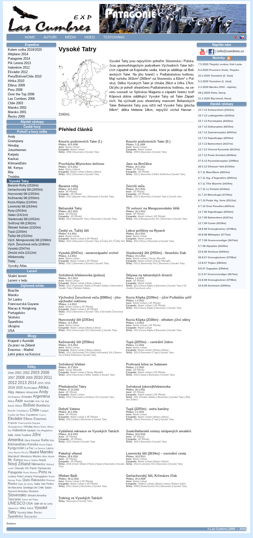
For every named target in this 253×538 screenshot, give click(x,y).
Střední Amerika (36, 495)
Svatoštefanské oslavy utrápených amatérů (158, 431)
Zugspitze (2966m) (217, 268)
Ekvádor (15, 418)
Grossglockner (15, 427)
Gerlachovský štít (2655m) (25, 189)
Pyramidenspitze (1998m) (223, 160)
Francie (12, 422)
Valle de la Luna (43, 503)
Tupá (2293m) (17, 231)
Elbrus (28, 419)
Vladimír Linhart (146, 484)
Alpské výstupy (32, 122)
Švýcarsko (30, 516)
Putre (18, 480)
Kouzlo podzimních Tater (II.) (148, 141)
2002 (26, 373)
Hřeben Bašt (68, 476)
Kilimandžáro (17, 163)
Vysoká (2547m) (19, 248)
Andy (11, 136)
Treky (11, 261)
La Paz (29, 448)
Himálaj (13, 145)
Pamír (33, 468)
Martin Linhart (72, 147)
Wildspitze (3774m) (219, 234)
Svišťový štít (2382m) (22, 223)
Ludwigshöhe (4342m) (221, 115)
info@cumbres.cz (230, 51)
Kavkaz (13, 159)
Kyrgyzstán (16, 448)
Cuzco (42, 415)
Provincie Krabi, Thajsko (224, 70)
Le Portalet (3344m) (218, 189)
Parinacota (44, 468)
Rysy (143, 241)
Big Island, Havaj (221, 98)
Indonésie (19, 430)
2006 (45, 372)
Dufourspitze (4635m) (220, 126)
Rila (10, 172)
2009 (29, 378)
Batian (11, 406)
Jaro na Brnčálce (139, 164)
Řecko (38, 512)
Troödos (14, 177)
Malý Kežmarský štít (101, 352)
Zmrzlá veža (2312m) (22, 253)
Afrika (43, 387)
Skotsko (14, 317)
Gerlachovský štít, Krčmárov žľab (151, 476)
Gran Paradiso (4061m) (220, 206)
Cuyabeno (32, 414)
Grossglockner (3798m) (222, 229)
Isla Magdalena (44, 430)
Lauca (49, 448)
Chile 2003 (15, 103)
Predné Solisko (101, 285)
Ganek (76, 441)
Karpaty (13, 154)
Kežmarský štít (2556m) (23, 198)
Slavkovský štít (149, 263)
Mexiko (37, 456)
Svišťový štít (92, 397)
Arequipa (26, 396)
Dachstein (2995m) (219, 285)
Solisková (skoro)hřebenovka (148, 386)
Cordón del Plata (16, 415)
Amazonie (32, 392)
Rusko (12, 484)
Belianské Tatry (70, 208)
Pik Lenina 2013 (19, 63)
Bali (47, 401)
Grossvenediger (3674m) (223, 240)
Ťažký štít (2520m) (20, 236)
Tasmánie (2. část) (222, 75)
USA (11, 331)
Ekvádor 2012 (18, 72)
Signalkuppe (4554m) (220, 138)
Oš (27, 468)
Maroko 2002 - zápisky (222, 87)
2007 (11, 378)
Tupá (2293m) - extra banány (147, 409)
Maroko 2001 (17, 112)
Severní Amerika (18, 491)
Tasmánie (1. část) (220, 81)
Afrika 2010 (16, 81)
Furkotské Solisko (82, 285)
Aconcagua (30, 387)
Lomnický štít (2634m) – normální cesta (156, 453)
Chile (34, 410)
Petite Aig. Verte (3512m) (221, 200)
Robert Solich (179, 484)
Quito (26, 480)
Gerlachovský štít (150, 486)
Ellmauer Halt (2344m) (221, 166)
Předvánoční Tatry (72, 386)
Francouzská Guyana (23, 304)
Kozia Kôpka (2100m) (22, 202)
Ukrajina (14, 326)
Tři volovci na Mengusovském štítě (152, 208)
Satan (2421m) (18, 215)
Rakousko (38, 480)
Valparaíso (13, 508)
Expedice (32, 45)
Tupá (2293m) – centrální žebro (149, 342)
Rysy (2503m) (17, 210)
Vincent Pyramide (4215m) (224, 149)
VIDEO (89, 37)
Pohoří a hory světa (32, 131)
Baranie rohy (68, 186)
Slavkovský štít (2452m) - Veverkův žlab (156, 253)
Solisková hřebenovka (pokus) (82, 275)
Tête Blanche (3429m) (219, 183)
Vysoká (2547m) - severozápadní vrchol (88, 253)
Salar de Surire (25, 484)
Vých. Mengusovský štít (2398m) (29, 240)
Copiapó (44, 411)
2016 (47, 383)
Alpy (11, 392)
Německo (38, 464)
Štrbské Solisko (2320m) (24, 227)
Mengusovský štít (150, 219)
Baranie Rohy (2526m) (23, 185)
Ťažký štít (119, 241)
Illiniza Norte (39, 427)
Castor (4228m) (217, 223)
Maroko (13, 295)
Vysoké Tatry (19, 181)
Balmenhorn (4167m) (220, 143)
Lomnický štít (148, 464)
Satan (48, 487)
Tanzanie (14, 499)
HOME (30, 37)
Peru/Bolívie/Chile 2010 (25, 76)
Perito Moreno (30, 472)
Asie (19, 401)
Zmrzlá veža (135, 186)
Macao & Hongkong (22, 308)
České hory (32, 126)
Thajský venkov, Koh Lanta (225, 64)
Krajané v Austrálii (21, 341)
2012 (12, 382)
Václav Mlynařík (157, 258)
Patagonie (15, 472)
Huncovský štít (81, 330)
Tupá (155, 352)
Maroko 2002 (17, 107)
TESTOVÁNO (114, 37)
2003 (35, 372)
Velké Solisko (92, 375)
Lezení (32, 271)
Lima (10, 452)
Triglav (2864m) (217, 262)
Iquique (31, 430)
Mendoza (26, 456)
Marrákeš (14, 456)
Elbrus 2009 (16, 85)
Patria (91, 464)
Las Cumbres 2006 (21, 99)
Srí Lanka (15, 299)
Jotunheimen (17, 150)
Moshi (51, 456)
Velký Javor (27, 508)
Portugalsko (16, 313)
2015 (40, 383)
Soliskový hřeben (72, 364)
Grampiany (15, 141)
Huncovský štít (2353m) (23, 194)
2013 (22, 383)
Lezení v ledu (17, 280)
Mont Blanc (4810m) (218, 172)
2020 (19, 387)
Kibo (52, 440)
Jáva (27, 440)
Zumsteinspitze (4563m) (222, 132)
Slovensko (17, 495)
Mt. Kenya (15, 168)
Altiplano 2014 (18, 54)
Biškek (18, 406)
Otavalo (19, 468)
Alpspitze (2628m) (217, 246)
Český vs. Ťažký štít (74, 230)
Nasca (27, 460)
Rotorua (50, 480)
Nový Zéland (19, 464)
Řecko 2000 (16, 116)
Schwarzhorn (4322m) (221, 109)
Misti (44, 456)
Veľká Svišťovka (161, 174)
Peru (43, 472)
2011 (47, 377)
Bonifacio (43, 405)
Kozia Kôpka (45, 444)
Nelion (34, 460)
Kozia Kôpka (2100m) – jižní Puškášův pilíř (158, 297)
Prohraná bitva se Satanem (146, 364)
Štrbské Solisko (82, 288)
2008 (20, 377)
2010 (38, 377)
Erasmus (40, 419)
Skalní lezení (17, 276)
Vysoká (89, 263)
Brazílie (13, 290)
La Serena (40, 448)
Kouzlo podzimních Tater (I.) (80, 141)
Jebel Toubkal (22, 435)
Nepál (42, 460)
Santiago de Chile (33, 487)
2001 (18, 373)
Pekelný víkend (70, 453)
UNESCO (16, 503)
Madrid (34, 452)
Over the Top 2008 (21, 94)
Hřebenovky (16, 257)
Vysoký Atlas (17, 266)
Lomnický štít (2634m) (22, 206)
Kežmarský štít (81, 352)
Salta (37, 483)
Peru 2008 (15, 90)
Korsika (32, 444)
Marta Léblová (72, 169)
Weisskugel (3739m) (220, 194)
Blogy (32, 336)
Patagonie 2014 (19, 58)
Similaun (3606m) (218, 251)
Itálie (10, 435)
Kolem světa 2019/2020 (25, 49)
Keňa (45, 440)
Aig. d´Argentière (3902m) (221, 178)
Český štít (106, 241)
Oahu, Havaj (218, 92)
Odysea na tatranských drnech (149, 275)
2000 (11, 372)
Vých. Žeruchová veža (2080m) (29, 244)
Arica (11, 401)
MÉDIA (70, 37)
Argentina (41, 396)
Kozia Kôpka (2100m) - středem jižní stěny (158, 320)
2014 (32, 383)
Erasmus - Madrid (20, 350)
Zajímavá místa (32, 285)
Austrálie (29, 401)
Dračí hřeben (79, 464)
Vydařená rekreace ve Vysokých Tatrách (89, 431)
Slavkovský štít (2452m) (24, 219)
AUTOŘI (50, 37)
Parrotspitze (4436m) (220, 121)
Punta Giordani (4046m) (222, 155)
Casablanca (23, 411)
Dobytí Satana (69, 409)
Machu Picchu (21, 452)
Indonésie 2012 (19, 67)
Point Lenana (24, 476)
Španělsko (15, 322)
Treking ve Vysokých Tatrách (80, 498)
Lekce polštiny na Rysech (145, 230)
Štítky (31, 367)
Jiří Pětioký (139, 169)
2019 (11, 387)
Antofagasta (14, 397)
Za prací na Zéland (21, 345)
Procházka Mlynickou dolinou (81, 164)
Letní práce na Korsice (24, 354)
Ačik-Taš (39, 401)
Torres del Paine (30, 499)
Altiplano (20, 392)
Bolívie (29, 405)
